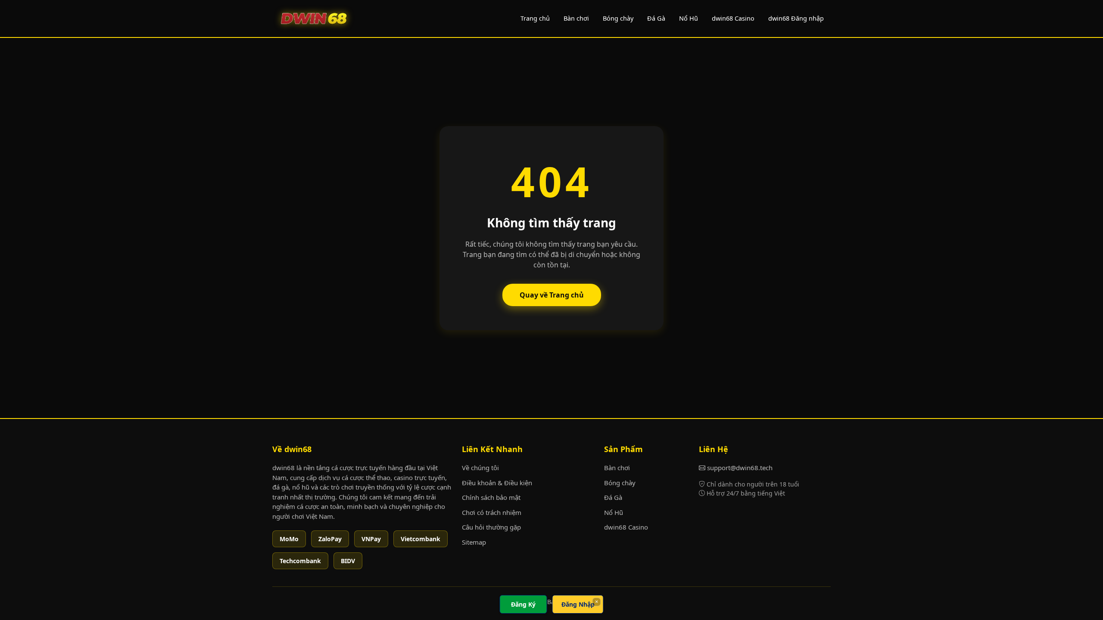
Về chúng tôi (480, 467)
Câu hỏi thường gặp (491, 527)
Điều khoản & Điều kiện (497, 482)
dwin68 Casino (733, 18)
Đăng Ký (523, 604)
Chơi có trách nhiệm (491, 512)
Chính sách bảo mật (491, 497)
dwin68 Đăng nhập (796, 18)
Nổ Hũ (688, 18)
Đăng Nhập (578, 604)
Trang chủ (535, 18)
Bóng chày (618, 18)
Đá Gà (656, 18)
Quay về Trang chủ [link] (552, 295)
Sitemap (474, 542)
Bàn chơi (576, 18)
